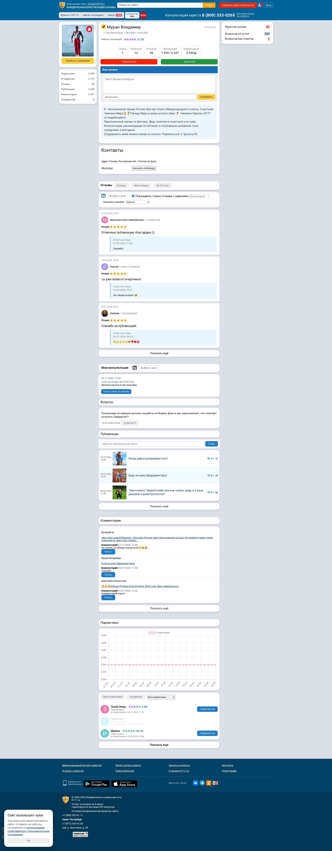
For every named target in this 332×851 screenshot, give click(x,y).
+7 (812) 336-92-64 (72, 823)
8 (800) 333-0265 (218, 15)
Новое (114, 15)
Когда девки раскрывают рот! (148, 458)
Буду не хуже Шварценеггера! (147, 475)
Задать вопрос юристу (128, 765)
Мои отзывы (141, 185)
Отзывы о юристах (73, 770)
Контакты (227, 765)
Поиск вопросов (125, 770)
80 (268, 26)
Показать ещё (159, 353)
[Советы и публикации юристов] (62, 5)
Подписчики (77, 73)
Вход (268, 5)
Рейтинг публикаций (111, 39)
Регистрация (229, 770)
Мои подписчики (112, 696)
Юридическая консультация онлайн (91, 7)
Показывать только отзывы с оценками (161, 196)
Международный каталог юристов (82, 765)
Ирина (115, 731)
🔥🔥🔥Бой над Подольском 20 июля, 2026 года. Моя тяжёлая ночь (140, 586)
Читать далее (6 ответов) (116, 391)
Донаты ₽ (189, 61)
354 (267, 33)
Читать (108, 551)
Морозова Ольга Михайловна (127, 219)
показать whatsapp (144, 168)
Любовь (115, 313)
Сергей (114, 266)
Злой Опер (118, 707)
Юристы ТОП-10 (70, 15)
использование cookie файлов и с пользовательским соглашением (28, 831)
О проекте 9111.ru (179, 770)
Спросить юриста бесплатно (238, 5)
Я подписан (77, 78)
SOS (143, 15)
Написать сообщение (78, 60)
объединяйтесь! (96, 4)
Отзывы (77, 84)
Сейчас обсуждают (93, 15)
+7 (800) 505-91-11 (72, 815)
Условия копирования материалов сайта (95, 811)
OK (28, 840)
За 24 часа (163, 185)
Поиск (211, 443)
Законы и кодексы (179, 765)
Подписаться (128, 61)
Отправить (206, 97)
